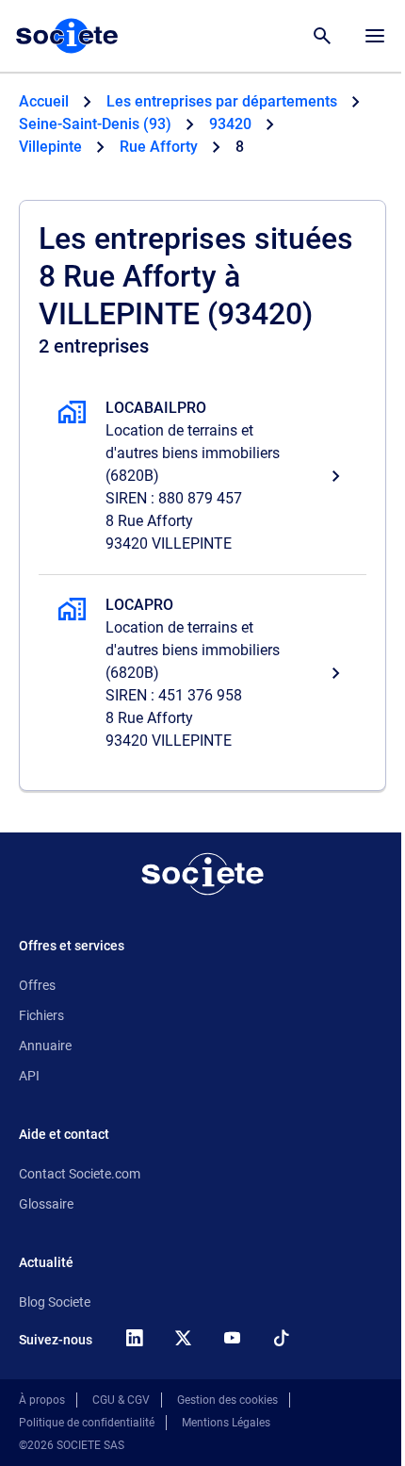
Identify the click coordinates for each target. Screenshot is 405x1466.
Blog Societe (54, 1302)
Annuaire (45, 1045)
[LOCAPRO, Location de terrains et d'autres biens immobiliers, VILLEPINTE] (202, 673)
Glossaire (46, 1203)
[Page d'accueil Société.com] (67, 36)
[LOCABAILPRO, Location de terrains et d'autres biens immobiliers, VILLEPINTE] (202, 476)
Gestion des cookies (227, 1400)
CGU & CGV (121, 1400)
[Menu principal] (375, 36)
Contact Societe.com (79, 1173)
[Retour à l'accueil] (202, 874)
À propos (42, 1400)
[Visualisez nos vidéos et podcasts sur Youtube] (231, 1337)
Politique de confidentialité (86, 1422)
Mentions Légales (226, 1422)
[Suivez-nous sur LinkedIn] (133, 1337)
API (29, 1075)
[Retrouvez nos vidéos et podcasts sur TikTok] (280, 1337)
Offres (37, 985)
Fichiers (41, 1015)
